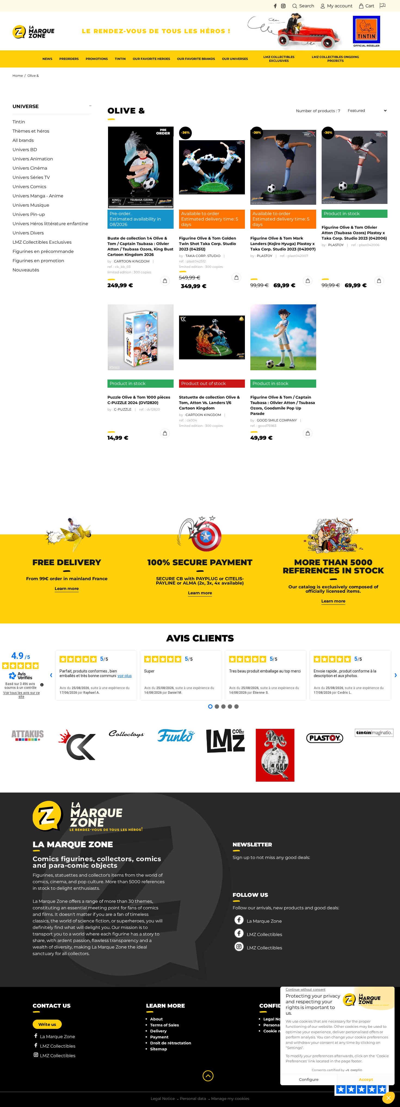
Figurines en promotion (38, 260)
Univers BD (25, 149)
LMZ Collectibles (264, 934)
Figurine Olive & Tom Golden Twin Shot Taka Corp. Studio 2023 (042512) (207, 244)
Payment (159, 1037)
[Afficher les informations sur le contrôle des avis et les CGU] (42, 685)
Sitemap (158, 1049)
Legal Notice (275, 1019)
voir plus (125, 676)
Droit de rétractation (170, 1043)
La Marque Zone (264, 921)
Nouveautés (26, 270)
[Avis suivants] (395, 675)
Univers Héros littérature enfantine (50, 223)
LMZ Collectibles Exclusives (42, 242)
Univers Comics (29, 186)
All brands (23, 140)
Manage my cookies (230, 1098)
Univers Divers (28, 233)
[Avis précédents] (51, 675)
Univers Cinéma (30, 168)
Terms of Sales (164, 1025)
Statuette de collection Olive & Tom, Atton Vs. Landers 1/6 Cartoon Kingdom (209, 403)
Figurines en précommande (43, 251)
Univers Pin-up (29, 214)
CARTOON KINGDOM (131, 261)
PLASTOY (264, 256)
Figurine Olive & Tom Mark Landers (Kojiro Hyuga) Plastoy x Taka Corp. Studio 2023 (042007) (283, 244)
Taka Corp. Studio (203, 256)
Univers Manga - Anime (38, 195)
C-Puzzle (122, 409)
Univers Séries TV (31, 177)
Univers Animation (33, 158)
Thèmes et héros (31, 131)
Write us (47, 1024)
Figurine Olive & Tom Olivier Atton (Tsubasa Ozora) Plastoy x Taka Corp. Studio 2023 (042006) (354, 233)
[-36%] (212, 167)
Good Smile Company (277, 420)
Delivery (158, 1031)
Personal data (277, 1025)
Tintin (19, 121)
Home (18, 76)
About (156, 1019)
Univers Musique (31, 205)
